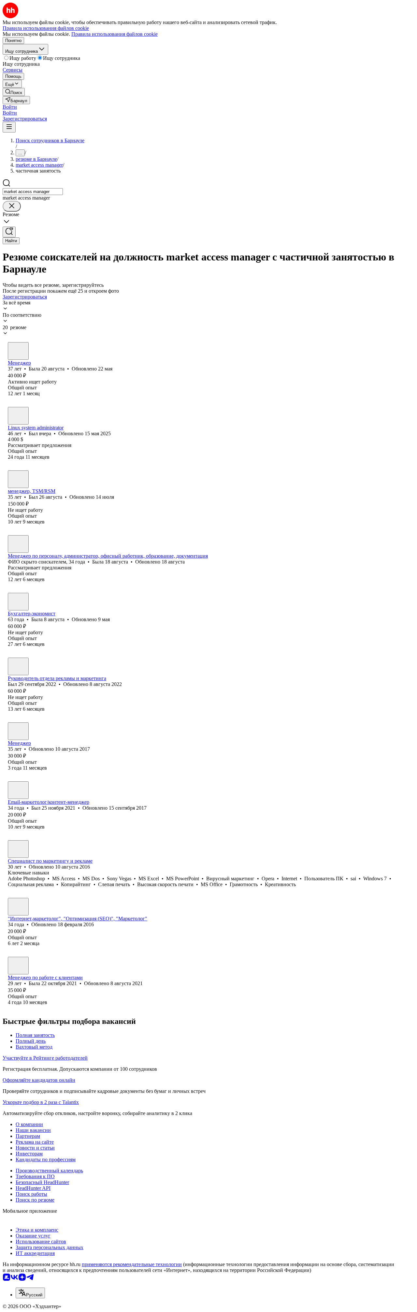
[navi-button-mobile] (9, 127)
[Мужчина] (18, 416)
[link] (14, 92)
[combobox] (33, 191)
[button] (10, 107)
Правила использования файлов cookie (114, 34)
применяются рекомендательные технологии (132, 1264)
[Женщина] (18, 351)
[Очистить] (12, 206)
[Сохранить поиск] (9, 232)
